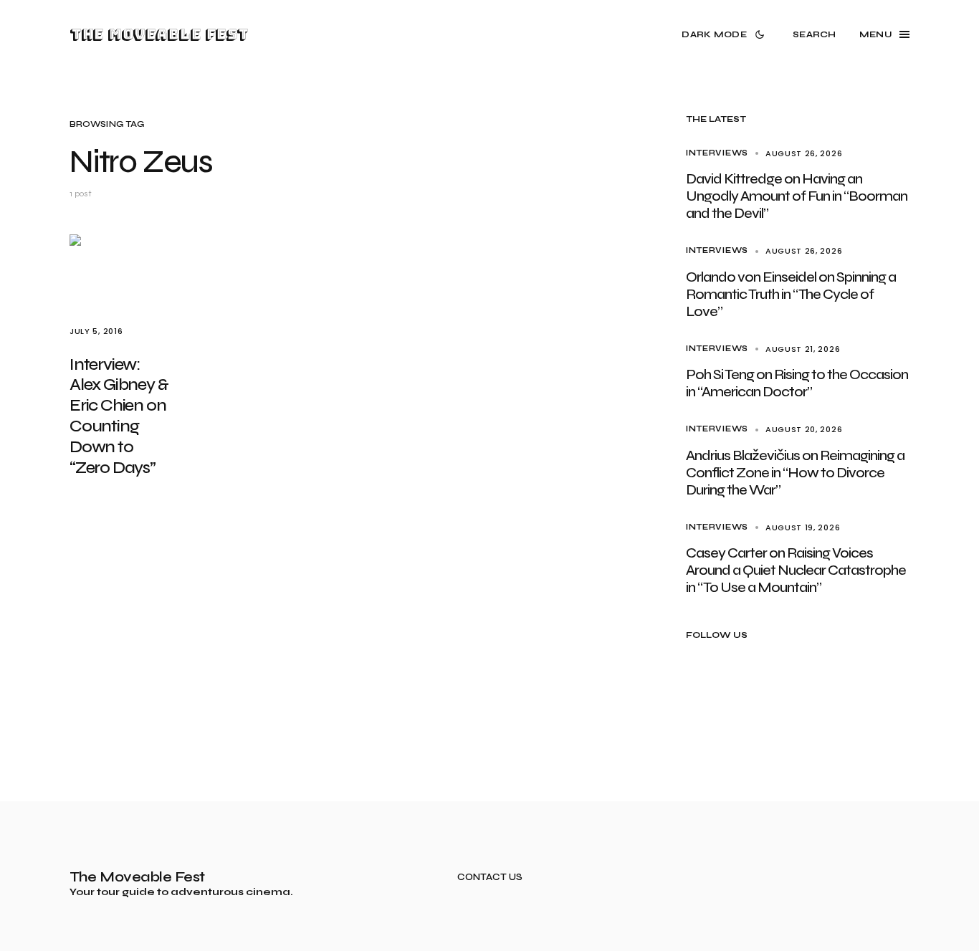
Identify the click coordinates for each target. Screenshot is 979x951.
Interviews (717, 153)
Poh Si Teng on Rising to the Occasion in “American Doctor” (797, 383)
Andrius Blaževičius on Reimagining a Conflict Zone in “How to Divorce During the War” (795, 472)
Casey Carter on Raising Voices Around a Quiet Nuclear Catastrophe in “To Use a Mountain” (796, 570)
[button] (725, 34)
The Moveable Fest (159, 34)
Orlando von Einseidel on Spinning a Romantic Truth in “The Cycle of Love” (791, 294)
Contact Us (489, 877)
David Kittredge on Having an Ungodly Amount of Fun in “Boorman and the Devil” (796, 196)
